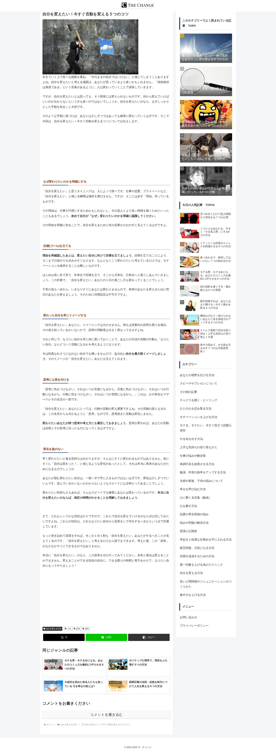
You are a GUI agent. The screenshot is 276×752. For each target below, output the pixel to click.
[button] (149, 637)
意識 (78, 629)
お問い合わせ (188, 617)
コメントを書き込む (106, 715)
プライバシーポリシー (194, 625)
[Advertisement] (106, 150)
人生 (69, 629)
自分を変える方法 (53, 629)
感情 (87, 629)
